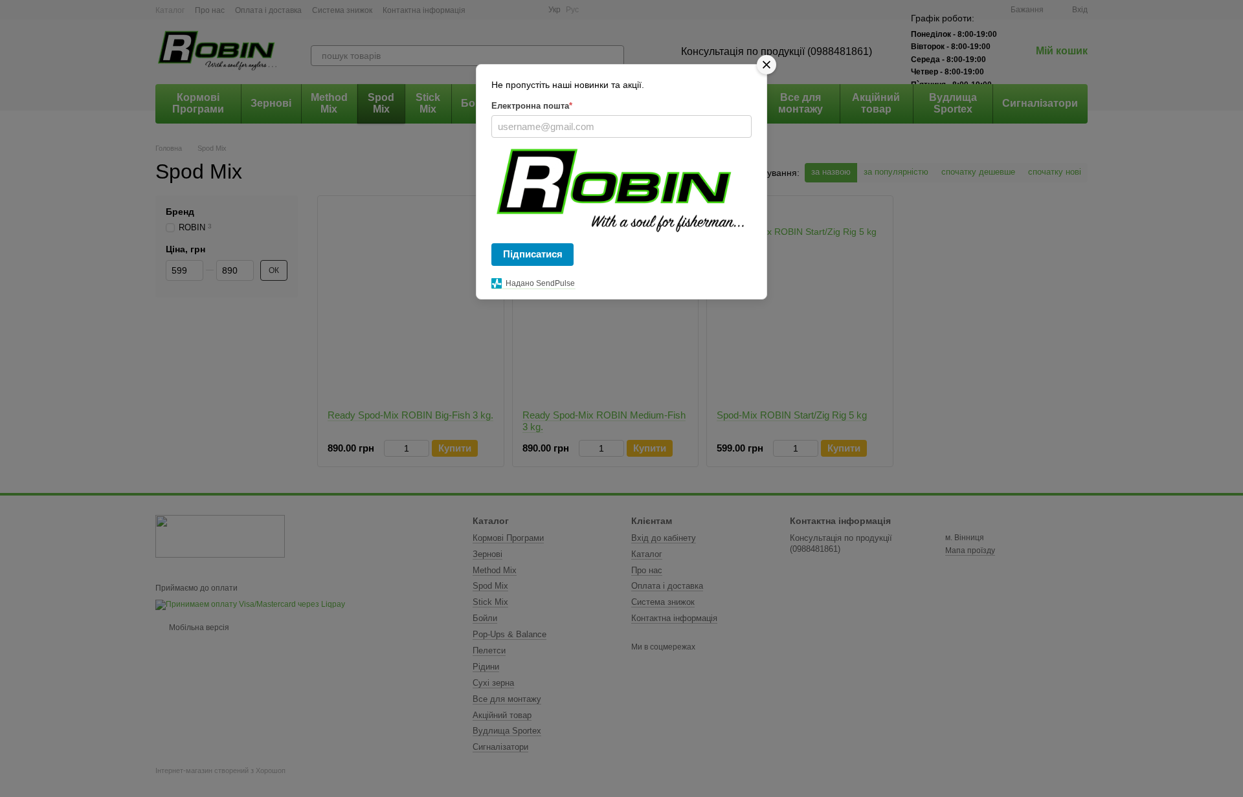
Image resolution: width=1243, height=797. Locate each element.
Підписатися (533, 253)
